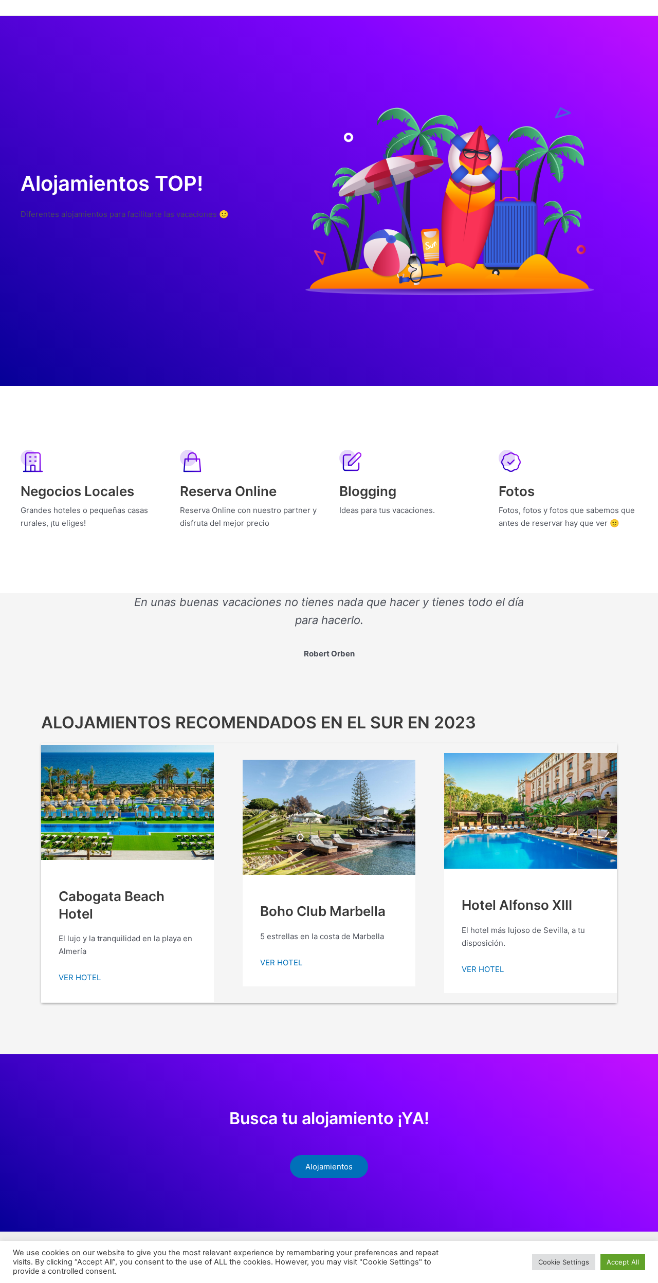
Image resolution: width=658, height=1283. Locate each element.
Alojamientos (329, 1166)
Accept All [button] (623, 1262)
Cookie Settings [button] (563, 1262)
